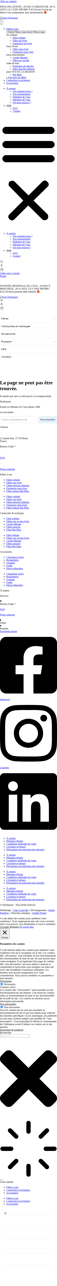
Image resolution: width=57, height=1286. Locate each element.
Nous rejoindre (47, 419)
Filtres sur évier (14, 482)
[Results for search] (28, 1149)
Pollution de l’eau (21, 97)
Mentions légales (14, 841)
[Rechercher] (1, 1179)
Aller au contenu (8, 1)
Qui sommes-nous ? (22, 91)
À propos (11, 88)
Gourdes (10, 562)
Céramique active (15, 557)
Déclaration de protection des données (25, 849)
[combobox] (14, 1035)
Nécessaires (10, 984)
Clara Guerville (20, 910)
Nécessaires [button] (6, 981)
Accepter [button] (4, 927)
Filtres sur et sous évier (17, 521)
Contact (16, 111)
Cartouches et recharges (18, 1190)
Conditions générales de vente (21, 844)
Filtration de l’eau (21, 99)
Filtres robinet (13, 479)
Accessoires (12, 1193)
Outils (9, 565)
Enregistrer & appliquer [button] (11, 1030)
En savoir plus (26, 927)
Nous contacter (7, 469)
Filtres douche (13, 527)
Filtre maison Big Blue (17, 491)
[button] (28, 172)
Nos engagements (21, 94)
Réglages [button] (14, 927)
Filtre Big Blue (13, 529)
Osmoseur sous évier (16, 488)
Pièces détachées (14, 568)
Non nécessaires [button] (8, 1004)
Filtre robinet (12, 518)
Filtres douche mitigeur (17, 485)
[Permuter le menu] (1, 22)
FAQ (15, 108)
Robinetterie (12, 560)
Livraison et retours (16, 846)
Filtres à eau (12, 1187)
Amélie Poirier (39, 913)
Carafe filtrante (13, 524)
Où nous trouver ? (22, 102)
